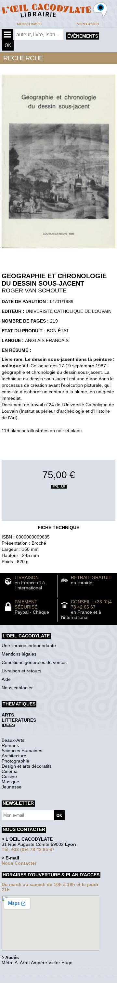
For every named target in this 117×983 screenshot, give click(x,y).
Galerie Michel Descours (31, 979)
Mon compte (29, 24)
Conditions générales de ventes (34, 662)
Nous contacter (17, 687)
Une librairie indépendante (29, 645)
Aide (6, 679)
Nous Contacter (19, 863)
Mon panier (88, 24)
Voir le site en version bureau (36, 971)
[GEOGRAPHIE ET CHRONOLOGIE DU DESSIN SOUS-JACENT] (58, 250)
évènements (82, 36)
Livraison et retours (21, 670)
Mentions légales (19, 654)
